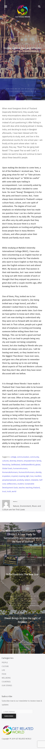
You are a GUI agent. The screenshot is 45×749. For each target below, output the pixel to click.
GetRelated (15, 465)
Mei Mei (33, 596)
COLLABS (22, 552)
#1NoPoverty (14, 552)
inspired (14, 476)
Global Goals (7, 468)
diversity (13, 461)
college (13, 457)
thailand (36, 488)
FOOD (18, 645)
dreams (20, 461)
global (37, 465)
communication (23, 457)
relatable (34, 480)
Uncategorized (26, 557)
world (14, 491)
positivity (20, 480)
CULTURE (29, 552)
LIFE (24, 554)
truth (9, 491)
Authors (13, 598)
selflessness (12, 484)
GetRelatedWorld (28, 465)
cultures (5, 461)
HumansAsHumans (10, 472)
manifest (37, 476)
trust (4, 491)
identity (38, 472)
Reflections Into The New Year (22, 574)
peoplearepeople (9, 480)
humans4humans (20, 468)
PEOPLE (16, 557)
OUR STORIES (7, 685)
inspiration (6, 476)
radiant (27, 480)
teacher (22, 488)
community (34, 457)
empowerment (30, 461)
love (32, 476)
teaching (29, 488)
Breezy (30, 89)
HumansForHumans (27, 472)
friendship (6, 465)
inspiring (21, 476)
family (38, 461)
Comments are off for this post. (22, 96)
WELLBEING (31, 559)
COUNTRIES (6, 682)
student (20, 484)
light (27, 476)
